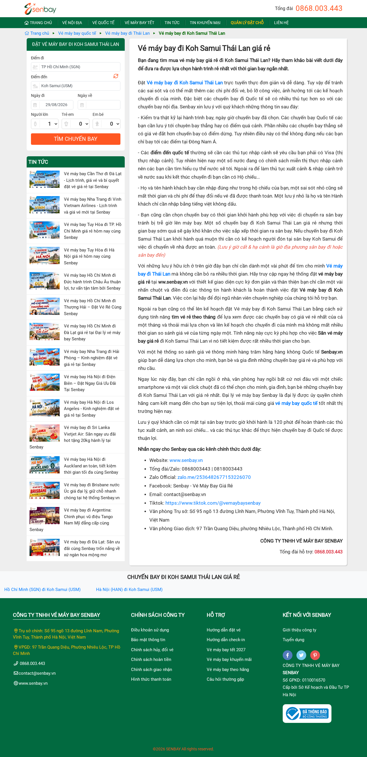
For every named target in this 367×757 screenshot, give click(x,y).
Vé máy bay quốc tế (77, 33)
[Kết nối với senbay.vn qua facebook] (287, 655)
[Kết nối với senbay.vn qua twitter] (301, 655)
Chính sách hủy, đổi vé (152, 649)
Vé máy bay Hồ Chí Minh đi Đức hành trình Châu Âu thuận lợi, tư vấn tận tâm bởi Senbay (92, 282)
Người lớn (39, 114)
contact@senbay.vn (37, 673)
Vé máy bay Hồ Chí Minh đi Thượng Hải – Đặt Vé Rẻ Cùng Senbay (92, 307)
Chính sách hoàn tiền (151, 659)
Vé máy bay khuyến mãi (229, 659)
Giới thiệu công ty (299, 630)
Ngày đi (37, 95)
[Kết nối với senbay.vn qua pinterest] (315, 655)
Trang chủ (41, 22)
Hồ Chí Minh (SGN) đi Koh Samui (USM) (42, 589)
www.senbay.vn (186, 460)
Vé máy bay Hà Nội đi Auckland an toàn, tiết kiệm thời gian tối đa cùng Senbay (91, 466)
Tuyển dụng (293, 639)
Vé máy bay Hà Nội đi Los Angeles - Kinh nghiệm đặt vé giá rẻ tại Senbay (91, 409)
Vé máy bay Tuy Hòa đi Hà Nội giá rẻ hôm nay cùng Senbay (89, 256)
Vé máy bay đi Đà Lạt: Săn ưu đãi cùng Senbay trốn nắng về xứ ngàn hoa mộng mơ (92, 548)
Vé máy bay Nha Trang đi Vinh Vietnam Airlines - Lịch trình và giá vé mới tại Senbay (92, 206)
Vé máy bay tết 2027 (226, 649)
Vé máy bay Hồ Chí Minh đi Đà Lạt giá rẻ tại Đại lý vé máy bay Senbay (92, 332)
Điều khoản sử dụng (150, 630)
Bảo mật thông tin (148, 639)
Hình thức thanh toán (151, 679)
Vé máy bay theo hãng (228, 669)
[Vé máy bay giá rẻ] (40, 7)
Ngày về (85, 95)
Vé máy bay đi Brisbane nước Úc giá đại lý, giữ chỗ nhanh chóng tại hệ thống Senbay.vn (92, 491)
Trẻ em (68, 114)
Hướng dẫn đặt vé (224, 630)
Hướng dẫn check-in (226, 639)
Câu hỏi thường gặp (225, 679)
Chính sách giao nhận (151, 669)
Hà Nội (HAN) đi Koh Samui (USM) (129, 589)
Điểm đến (39, 77)
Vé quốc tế (103, 22)
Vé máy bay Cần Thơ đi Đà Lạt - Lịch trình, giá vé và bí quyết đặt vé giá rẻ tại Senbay (93, 180)
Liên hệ (281, 22)
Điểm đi (37, 58)
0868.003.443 (319, 8)
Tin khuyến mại (205, 22)
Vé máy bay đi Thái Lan (127, 33)
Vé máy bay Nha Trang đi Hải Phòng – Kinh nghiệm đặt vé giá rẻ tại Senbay (91, 358)
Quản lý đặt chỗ (247, 22)
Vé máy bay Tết (139, 22)
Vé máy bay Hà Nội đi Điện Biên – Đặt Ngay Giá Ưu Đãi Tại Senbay (90, 383)
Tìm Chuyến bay (75, 139)
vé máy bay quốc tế (296, 403)
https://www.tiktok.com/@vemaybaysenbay (213, 503)
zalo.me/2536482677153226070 (214, 477)
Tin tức (172, 22)
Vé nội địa (72, 22)
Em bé (98, 114)
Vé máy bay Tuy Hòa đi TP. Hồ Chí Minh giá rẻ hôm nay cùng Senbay (93, 231)
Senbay (291, 672)
